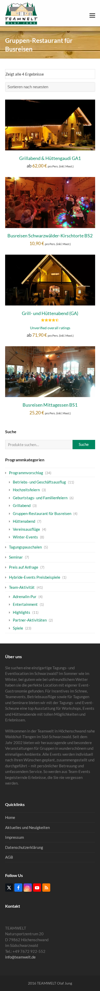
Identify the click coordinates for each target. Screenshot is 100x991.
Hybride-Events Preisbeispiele (34, 577)
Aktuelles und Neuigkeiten (27, 827)
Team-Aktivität (22, 587)
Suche (84, 444)
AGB (9, 857)
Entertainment (25, 604)
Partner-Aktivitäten (30, 620)
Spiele (18, 628)
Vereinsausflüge (26, 529)
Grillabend (22, 505)
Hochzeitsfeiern (26, 489)
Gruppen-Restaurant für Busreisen (42, 513)
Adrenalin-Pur (24, 596)
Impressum (14, 837)
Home (10, 817)
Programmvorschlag (26, 472)
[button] (92, 15)
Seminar (16, 557)
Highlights (21, 612)
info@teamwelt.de (20, 957)
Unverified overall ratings (50, 328)
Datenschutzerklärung (24, 847)
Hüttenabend (24, 521)
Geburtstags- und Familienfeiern (40, 497)
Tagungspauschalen (25, 547)
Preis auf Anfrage (23, 567)
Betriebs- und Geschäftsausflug (39, 482)
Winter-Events (25, 537)
